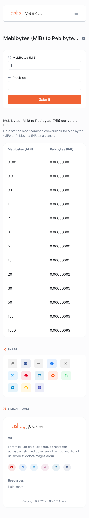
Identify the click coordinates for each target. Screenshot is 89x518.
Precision (19, 77)
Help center (16, 486)
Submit (44, 99)
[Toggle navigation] (76, 13)
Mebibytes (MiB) (24, 57)
